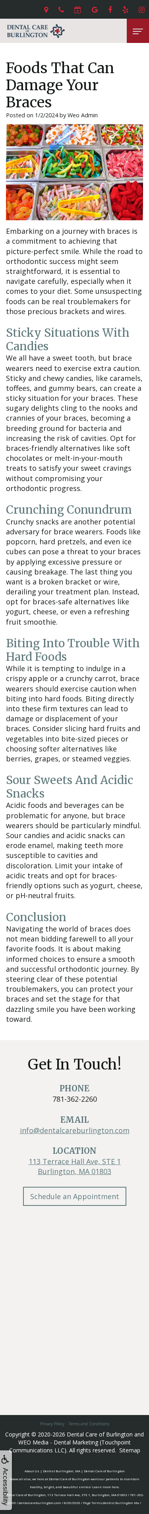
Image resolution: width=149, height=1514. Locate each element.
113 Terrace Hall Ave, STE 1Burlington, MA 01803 (75, 1166)
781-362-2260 (74, 1099)
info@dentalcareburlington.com (75, 1130)
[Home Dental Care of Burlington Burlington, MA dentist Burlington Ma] (36, 31)
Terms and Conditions (89, 1424)
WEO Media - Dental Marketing (58, 1442)
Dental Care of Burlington (100, 1434)
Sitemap (129, 1450)
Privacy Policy (52, 1424)
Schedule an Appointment (74, 1196)
